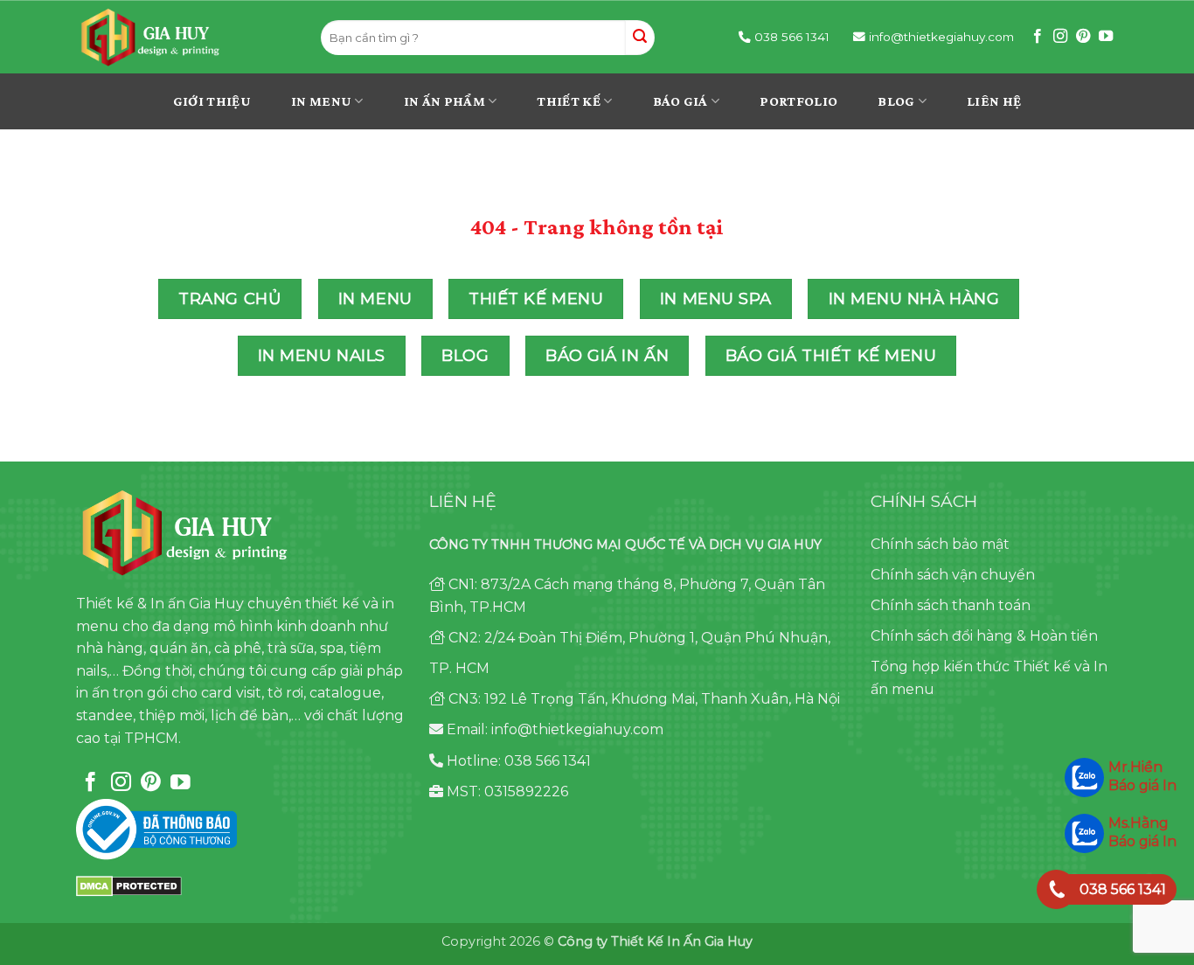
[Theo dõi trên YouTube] (1106, 37)
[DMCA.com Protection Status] (129, 885)
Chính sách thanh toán (951, 605)
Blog (896, 101)
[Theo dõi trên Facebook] (1038, 37)
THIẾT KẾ (568, 101)
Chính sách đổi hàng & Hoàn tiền (984, 636)
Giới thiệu (212, 101)
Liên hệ (994, 101)
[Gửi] (640, 37)
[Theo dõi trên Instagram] (1060, 37)
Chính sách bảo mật (940, 544)
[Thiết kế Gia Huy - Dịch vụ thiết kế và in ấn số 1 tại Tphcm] (186, 37)
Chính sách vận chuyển (953, 574)
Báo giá (680, 101)
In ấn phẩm (444, 101)
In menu (321, 101)
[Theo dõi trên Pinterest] (1083, 37)
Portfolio (798, 101)
